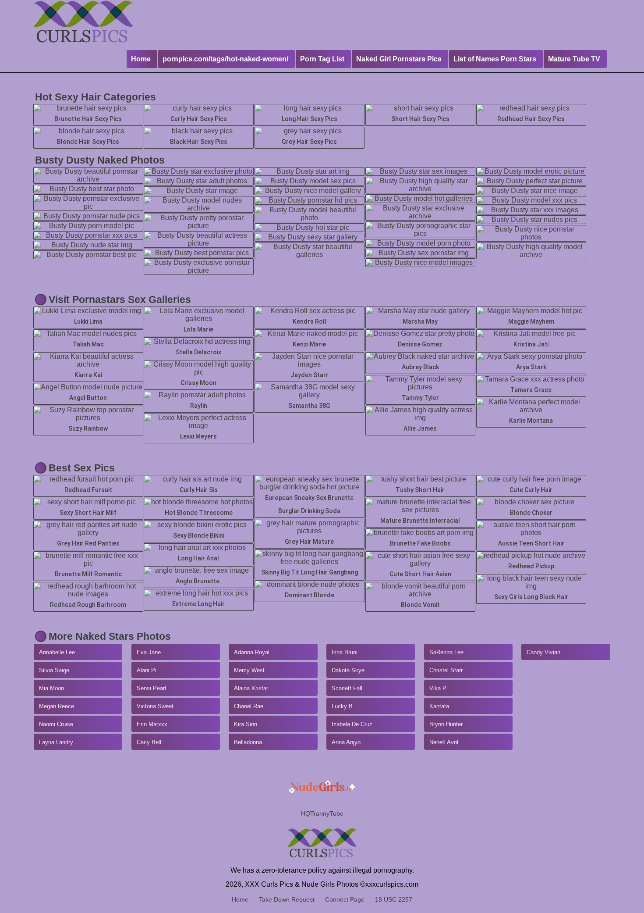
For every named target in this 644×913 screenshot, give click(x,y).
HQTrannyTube (322, 813)
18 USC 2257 (393, 899)
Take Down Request (287, 899)
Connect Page (344, 899)
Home (240, 899)
